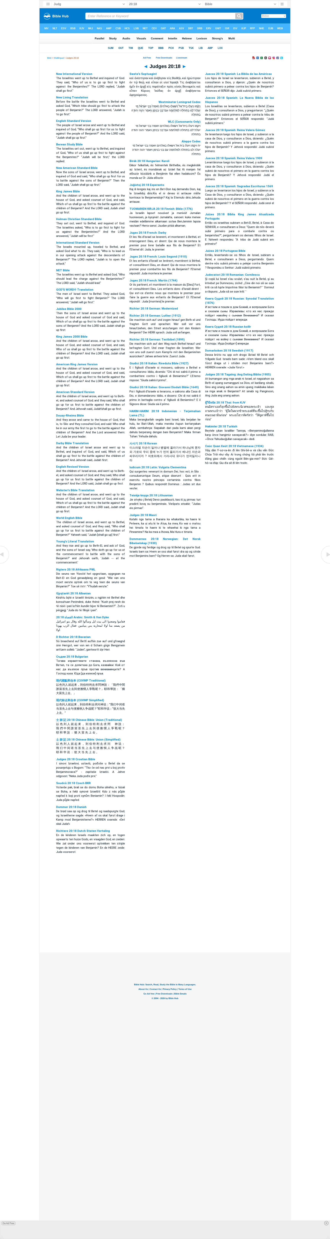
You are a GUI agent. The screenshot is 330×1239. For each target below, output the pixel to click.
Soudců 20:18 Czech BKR (73, 783)
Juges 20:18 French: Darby (147, 232)
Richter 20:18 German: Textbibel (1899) (157, 339)
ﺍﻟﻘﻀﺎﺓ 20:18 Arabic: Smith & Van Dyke (82, 617)
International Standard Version (77, 242)
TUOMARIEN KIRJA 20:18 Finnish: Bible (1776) (161, 209)
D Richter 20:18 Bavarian (73, 637)
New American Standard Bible (77, 168)
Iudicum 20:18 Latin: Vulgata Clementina (157, 467)
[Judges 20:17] (5, 563)
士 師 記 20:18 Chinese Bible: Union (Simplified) (88, 739)
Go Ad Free (8, 1223)
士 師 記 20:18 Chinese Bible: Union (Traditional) (89, 720)
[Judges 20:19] (325, 563)
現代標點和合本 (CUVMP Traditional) (81, 680)
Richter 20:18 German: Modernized (153, 308)
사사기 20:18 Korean (143, 443)
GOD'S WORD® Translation (74, 289)
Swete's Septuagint (143, 74)
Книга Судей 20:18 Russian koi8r (228, 326)
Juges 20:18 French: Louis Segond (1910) (158, 256)
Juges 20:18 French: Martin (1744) (153, 280)
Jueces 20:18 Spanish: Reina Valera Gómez (235, 130)
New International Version (74, 74)
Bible (49, 58)
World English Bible (69, 518)
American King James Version (77, 364)
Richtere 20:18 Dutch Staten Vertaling (83, 831)
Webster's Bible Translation (75, 490)
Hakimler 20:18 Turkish (221, 426)
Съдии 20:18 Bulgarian (72, 656)
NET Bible (63, 270)
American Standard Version (75, 392)
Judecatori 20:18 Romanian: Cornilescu (232, 274)
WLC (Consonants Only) (184, 121)
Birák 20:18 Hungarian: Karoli (149, 161)
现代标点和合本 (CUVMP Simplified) (80, 700)
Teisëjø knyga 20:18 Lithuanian (151, 495)
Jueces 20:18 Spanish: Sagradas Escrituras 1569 (239, 186)
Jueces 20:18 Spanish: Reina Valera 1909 (233, 158)
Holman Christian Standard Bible (79, 219)
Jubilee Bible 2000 (69, 309)
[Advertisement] (165, 929)
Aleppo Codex (191, 141)
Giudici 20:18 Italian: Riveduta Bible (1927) (158, 363)
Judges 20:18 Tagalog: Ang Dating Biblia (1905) (238, 374)
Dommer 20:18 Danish (71, 807)
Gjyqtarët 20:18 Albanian (73, 593)
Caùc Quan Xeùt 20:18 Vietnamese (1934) (234, 446)
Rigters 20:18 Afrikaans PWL (75, 569)
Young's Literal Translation (75, 541)
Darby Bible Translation (72, 443)
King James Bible (68, 191)
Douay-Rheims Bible (70, 415)
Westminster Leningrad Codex (180, 102)
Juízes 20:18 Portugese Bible (225, 251)
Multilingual (59, 58)
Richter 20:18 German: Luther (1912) (155, 315)
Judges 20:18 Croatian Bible (75, 759)
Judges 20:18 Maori (143, 515)
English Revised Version (72, 466)
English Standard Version (73, 121)
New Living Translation (72, 97)
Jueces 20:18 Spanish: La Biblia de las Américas (238, 74)
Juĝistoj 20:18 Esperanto (146, 185)
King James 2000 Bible (71, 336)
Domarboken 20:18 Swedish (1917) (229, 350)
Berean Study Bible (69, 144)
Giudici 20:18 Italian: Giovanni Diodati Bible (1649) (164, 387)
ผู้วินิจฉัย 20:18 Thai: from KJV (225, 402)
